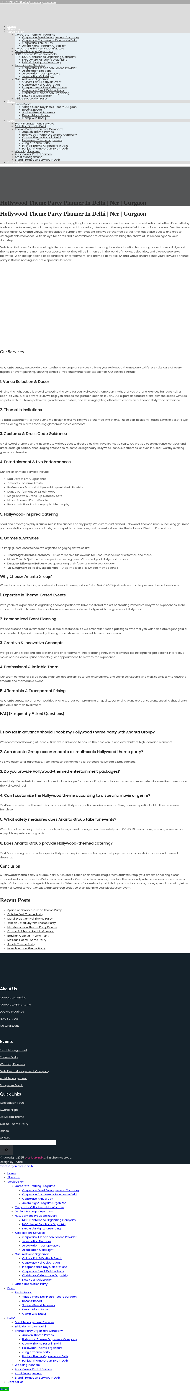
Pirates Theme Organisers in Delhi (45, 146)
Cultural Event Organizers (32, 79)
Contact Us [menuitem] (15, 1382)
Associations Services (30, 65)
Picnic (11, 101)
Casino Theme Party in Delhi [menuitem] (41, 1343)
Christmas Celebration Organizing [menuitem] (45, 1275)
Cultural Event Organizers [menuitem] (32, 1254)
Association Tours (12, 1103)
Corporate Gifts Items (15, 1004)
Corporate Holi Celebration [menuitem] (41, 1262)
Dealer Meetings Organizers (34, 51)
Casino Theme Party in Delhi (41, 137)
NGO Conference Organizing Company (49, 57)
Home (11, 26)
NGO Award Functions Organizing (44, 60)
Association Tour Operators (41, 73)
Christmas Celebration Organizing (45, 93)
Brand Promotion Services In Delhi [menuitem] (37, 1378)
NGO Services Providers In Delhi (36, 54)
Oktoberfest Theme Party (25, 914)
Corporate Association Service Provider (49, 68)
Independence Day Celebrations (44, 87)
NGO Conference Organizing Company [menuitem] (49, 1220)
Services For (15, 32)
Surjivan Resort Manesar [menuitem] (38, 1305)
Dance (5, 1131)
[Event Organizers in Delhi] (12, 20)
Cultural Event (9, 1026)
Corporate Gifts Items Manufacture (39, 48)
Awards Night (9, 1110)
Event (11, 121)
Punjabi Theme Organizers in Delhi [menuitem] (45, 1360)
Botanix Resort (32, 110)
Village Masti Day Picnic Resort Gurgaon (49, 107)
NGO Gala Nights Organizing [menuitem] (41, 1228)
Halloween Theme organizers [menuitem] (42, 1348)
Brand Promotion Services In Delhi (37, 160)
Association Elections (36, 71)
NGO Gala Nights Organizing (41, 62)
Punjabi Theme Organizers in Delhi (45, 148)
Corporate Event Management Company (50, 37)
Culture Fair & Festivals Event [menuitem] (42, 1258)
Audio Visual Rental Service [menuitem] (33, 1369)
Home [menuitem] (11, 1173)
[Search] (6, 1150)
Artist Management (28, 157)
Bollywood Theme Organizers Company (49, 135)
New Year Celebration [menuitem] (37, 1280)
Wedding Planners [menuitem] (27, 1365)
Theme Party (9, 1057)
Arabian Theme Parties (38, 132)
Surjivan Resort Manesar (38, 112)
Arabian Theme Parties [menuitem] (38, 1335)
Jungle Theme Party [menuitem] (36, 1352)
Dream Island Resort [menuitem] (36, 1309)
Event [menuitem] (11, 1318)
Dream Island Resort (36, 115)
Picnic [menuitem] (11, 1288)
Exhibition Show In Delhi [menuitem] (30, 1326)
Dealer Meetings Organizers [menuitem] (34, 1211)
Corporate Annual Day (37, 43)
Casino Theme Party (14, 1124)
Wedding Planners (27, 151)
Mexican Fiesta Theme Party (26, 940)
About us (13, 29)
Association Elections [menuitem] (36, 1241)
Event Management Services (34, 123)
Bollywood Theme (12, 1117)
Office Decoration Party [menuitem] (31, 1284)
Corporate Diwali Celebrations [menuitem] (43, 1271)
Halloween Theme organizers (42, 140)
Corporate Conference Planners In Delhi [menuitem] (49, 1194)
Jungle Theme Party (36, 143)
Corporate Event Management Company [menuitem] (50, 1190)
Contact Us (15, 162)
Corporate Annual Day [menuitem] (37, 1199)
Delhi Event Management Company (24, 1071)
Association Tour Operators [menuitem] (41, 1245)
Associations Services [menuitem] (30, 1233)
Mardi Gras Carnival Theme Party (30, 918)
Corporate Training (13, 997)
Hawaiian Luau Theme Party (26, 948)
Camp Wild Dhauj (34, 118)
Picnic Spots (23, 104)
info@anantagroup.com (39, 2)
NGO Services (9, 1019)
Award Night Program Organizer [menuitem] (44, 1203)
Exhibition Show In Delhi (30, 126)
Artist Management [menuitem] (28, 1373)
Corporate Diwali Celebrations (43, 90)
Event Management (13, 1050)
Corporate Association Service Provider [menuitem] (49, 1237)
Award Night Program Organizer (44, 46)
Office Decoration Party (31, 98)
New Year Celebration (37, 96)
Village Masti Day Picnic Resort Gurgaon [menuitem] (49, 1297)
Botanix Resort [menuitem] (32, 1301)
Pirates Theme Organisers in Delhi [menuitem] (45, 1356)
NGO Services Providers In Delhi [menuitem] (36, 1216)
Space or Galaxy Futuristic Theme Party (34, 910)
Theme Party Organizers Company (39, 129)
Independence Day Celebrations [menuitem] (44, 1267)
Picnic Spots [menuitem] (23, 1292)
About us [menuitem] (13, 1177)
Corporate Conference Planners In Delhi (49, 40)
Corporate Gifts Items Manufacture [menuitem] (39, 1207)
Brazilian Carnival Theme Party (28, 936)
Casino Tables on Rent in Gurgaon (30, 931)
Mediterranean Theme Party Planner (32, 927)
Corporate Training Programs (35, 34)
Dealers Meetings (12, 1011)
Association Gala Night (38, 76)
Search (5, 1138)
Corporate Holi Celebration (41, 85)
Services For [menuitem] (15, 1182)
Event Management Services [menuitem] (34, 1322)
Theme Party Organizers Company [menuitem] (39, 1331)
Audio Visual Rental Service (33, 154)
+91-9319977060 (11, 2)
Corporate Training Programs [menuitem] (35, 1186)
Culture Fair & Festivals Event (42, 82)
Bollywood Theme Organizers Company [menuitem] (49, 1339)
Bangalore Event (11, 1085)
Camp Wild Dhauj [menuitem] (34, 1314)
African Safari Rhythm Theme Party (31, 923)
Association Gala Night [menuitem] (38, 1250)
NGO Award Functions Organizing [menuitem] (44, 1224)
